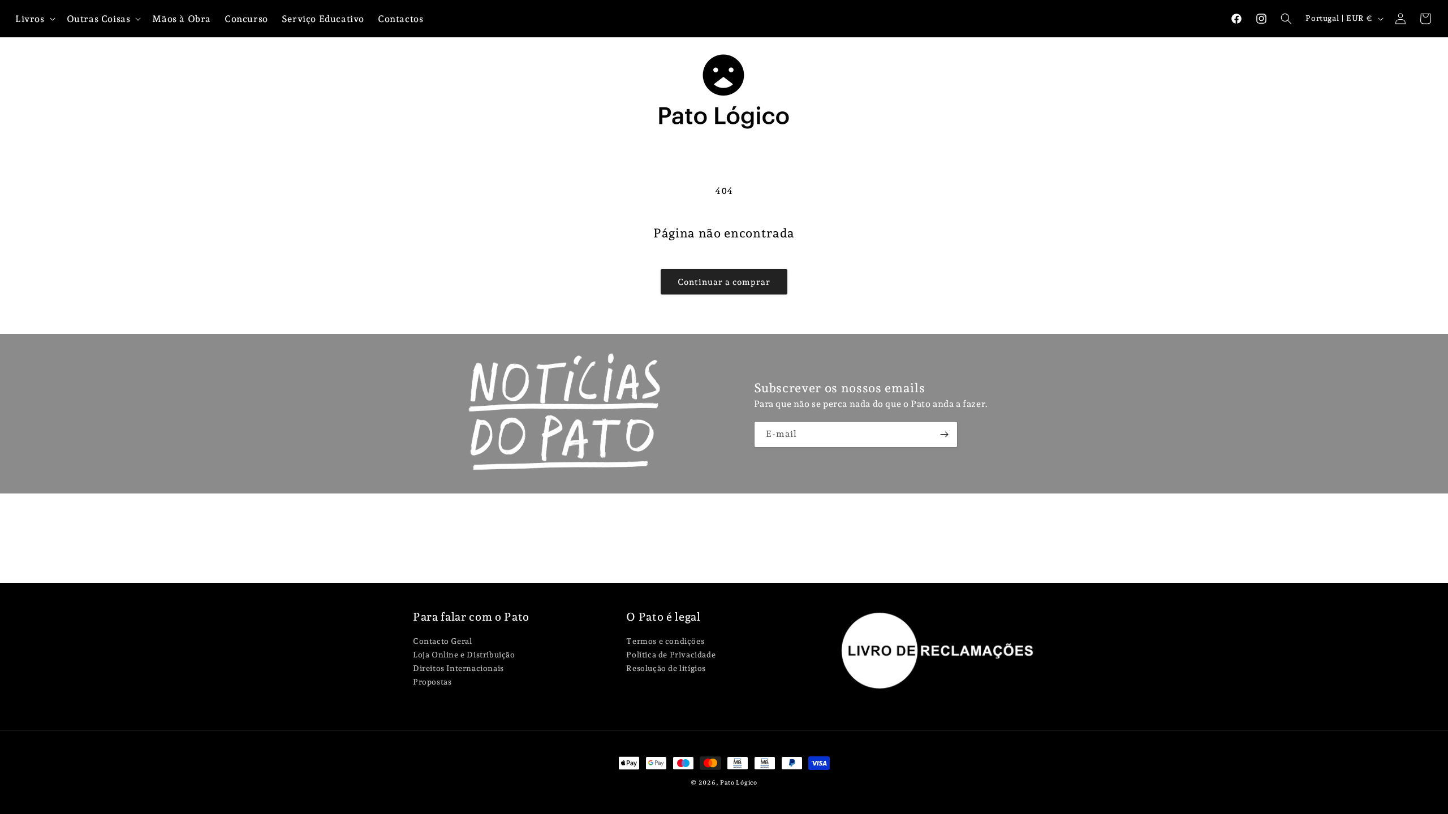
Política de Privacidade (671, 654)
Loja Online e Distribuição (464, 654)
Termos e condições (665, 641)
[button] (1286, 18)
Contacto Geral (442, 641)
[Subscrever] (944, 434)
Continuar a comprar (724, 282)
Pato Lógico (738, 782)
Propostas (432, 681)
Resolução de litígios (666, 668)
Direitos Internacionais (458, 668)
